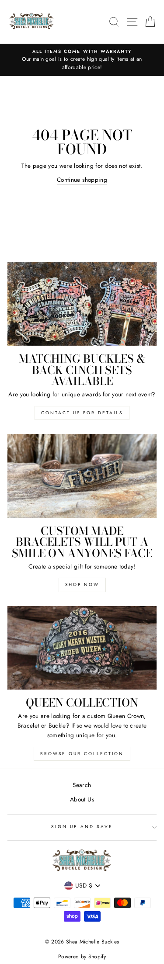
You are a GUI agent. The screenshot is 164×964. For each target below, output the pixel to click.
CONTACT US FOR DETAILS (82, 412)
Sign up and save (82, 826)
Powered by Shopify (82, 957)
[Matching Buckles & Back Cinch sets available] (82, 304)
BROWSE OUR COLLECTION (82, 753)
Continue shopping (82, 179)
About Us (82, 799)
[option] (82, 60)
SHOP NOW (82, 584)
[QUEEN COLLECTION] (82, 648)
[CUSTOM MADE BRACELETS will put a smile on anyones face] (82, 476)
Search (82, 784)
